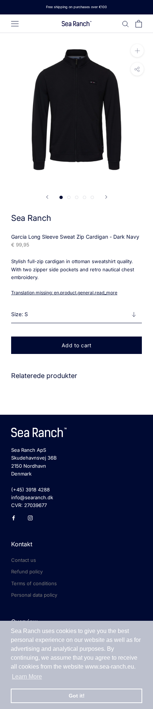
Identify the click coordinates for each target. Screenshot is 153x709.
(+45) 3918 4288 (30, 490)
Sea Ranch (31, 218)
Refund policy (27, 571)
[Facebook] (13, 517)
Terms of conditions (34, 583)
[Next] (106, 197)
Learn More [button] (27, 676)
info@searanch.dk (32, 497)
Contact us (23, 560)
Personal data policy (34, 595)
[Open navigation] (15, 23)
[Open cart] (139, 23)
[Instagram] (30, 517)
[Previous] (47, 197)
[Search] (125, 23)
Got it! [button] (77, 696)
